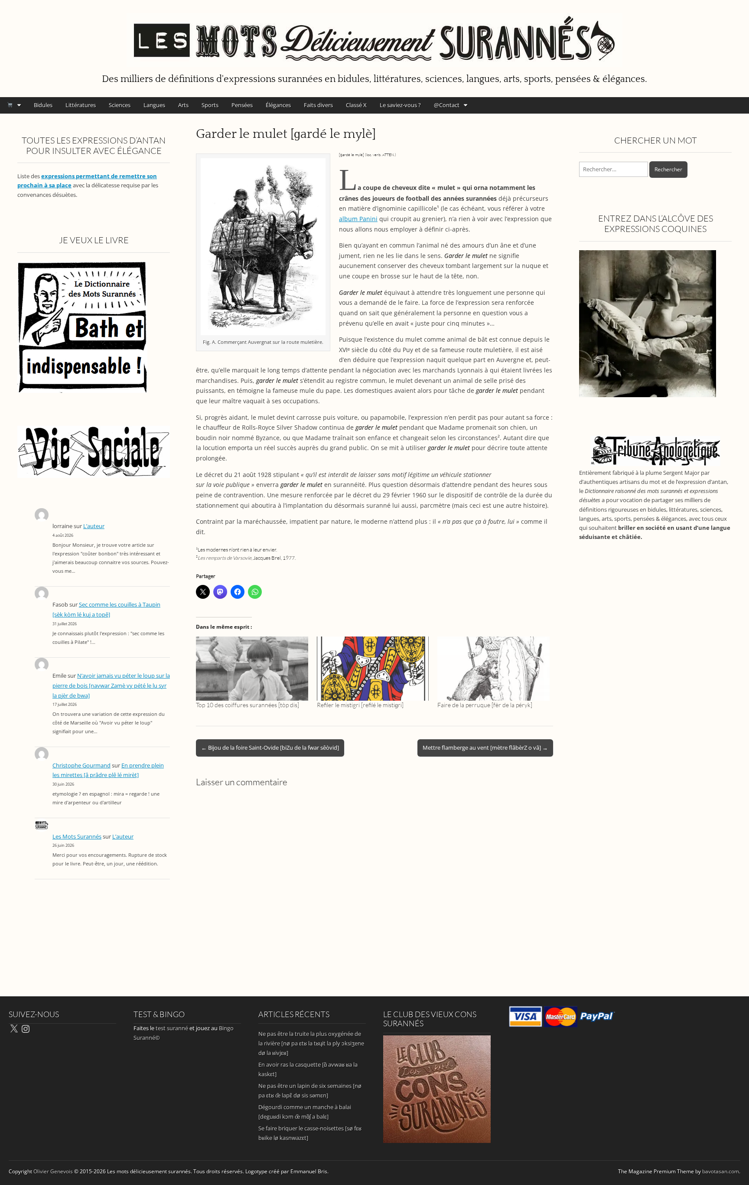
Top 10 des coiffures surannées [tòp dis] (247, 704)
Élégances (278, 105)
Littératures (80, 105)
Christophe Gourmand (81, 765)
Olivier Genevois (53, 1171)
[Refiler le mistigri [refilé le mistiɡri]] (373, 669)
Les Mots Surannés (76, 836)
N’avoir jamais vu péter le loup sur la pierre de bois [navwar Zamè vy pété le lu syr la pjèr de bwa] (111, 685)
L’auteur (93, 526)
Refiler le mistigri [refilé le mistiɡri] (360, 704)
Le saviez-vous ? (400, 105)
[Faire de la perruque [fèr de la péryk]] (493, 669)
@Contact (446, 105)
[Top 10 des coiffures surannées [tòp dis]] (252, 669)
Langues (154, 105)
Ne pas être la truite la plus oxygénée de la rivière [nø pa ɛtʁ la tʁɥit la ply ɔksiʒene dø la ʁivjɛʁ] (311, 1043)
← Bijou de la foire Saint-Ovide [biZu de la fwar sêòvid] (270, 747)
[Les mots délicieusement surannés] (374, 35)
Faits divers (318, 105)
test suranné (172, 1028)
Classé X (356, 105)
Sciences (119, 105)
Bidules (43, 105)
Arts (183, 105)
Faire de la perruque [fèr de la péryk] (484, 704)
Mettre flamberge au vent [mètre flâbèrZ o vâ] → (485, 747)
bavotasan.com (720, 1171)
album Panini (358, 219)
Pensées (242, 105)
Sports (210, 105)
